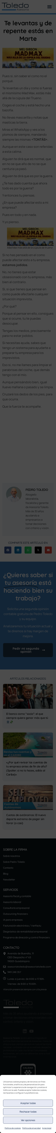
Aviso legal (46, 1128)
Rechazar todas (28, 1111)
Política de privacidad (31, 1128)
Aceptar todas (28, 1103)
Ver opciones (28, 1120)
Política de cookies (13, 1128)
